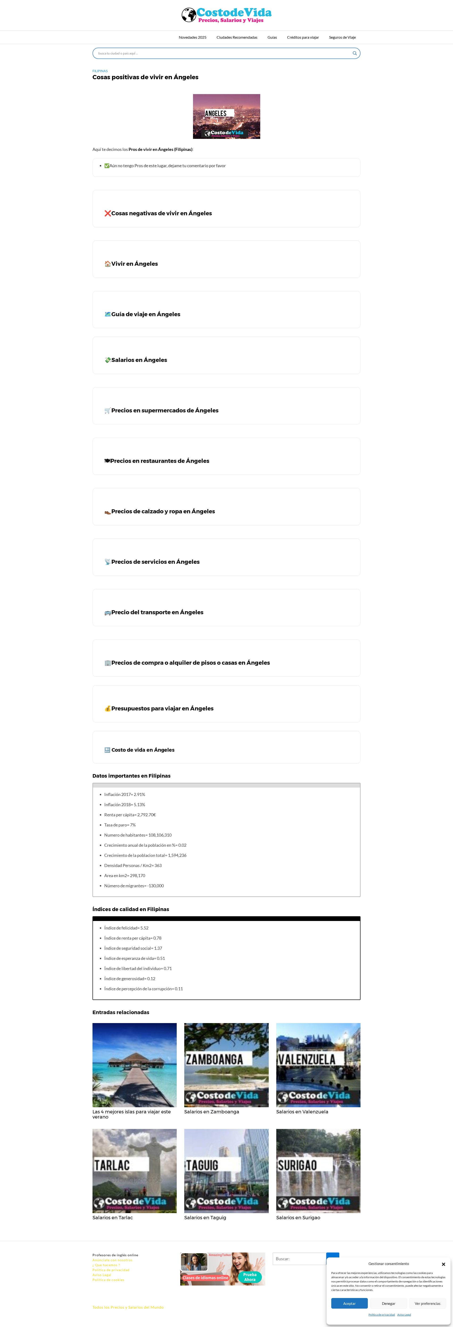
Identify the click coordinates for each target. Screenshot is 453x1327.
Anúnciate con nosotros (112, 1260)
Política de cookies (108, 1280)
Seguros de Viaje (342, 37)
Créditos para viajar (303, 37)
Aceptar (349, 1303)
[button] (443, 1263)
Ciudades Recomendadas (237, 37)
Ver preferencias (427, 1303)
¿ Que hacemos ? (106, 1265)
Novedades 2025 (192, 37)
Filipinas (100, 71)
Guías (272, 37)
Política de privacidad (382, 1314)
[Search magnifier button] (355, 53)
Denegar (388, 1303)
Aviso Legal (404, 1314)
